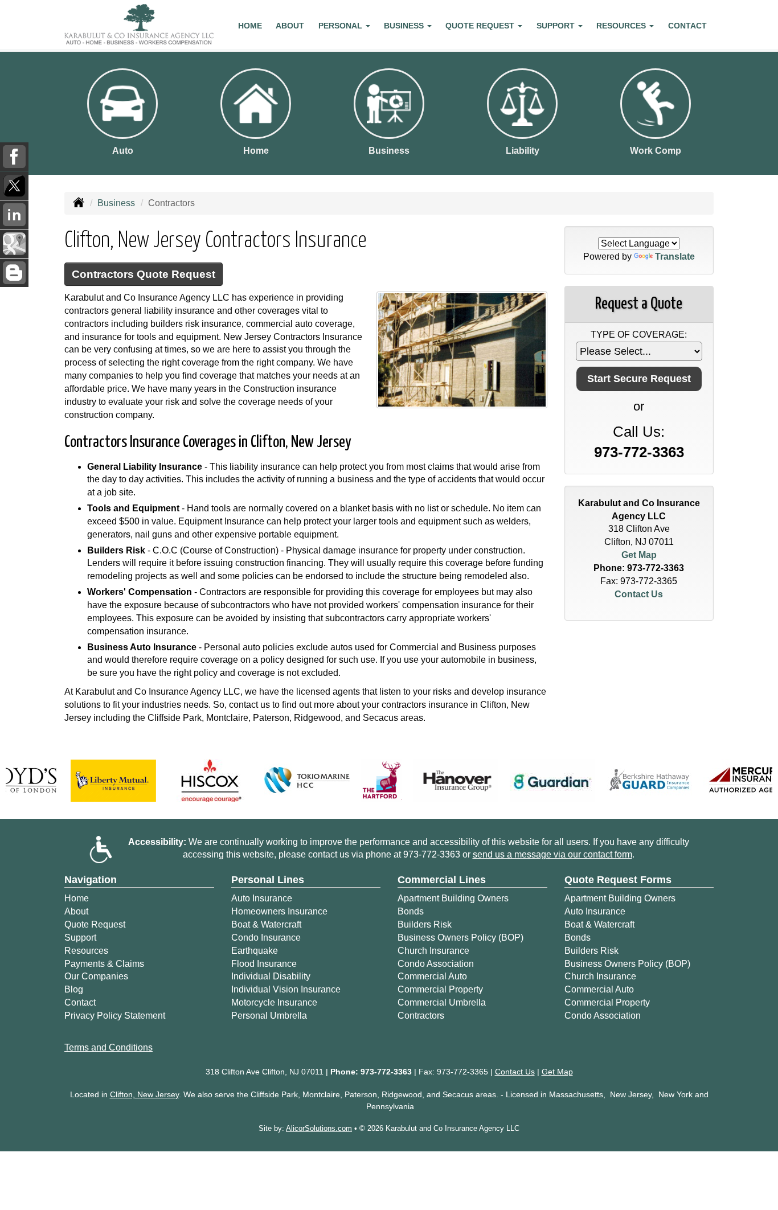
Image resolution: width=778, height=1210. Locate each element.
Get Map (639, 555)
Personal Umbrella (269, 1015)
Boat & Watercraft (266, 924)
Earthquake (254, 950)
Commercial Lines (442, 879)
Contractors (421, 1015)
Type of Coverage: (639, 334)
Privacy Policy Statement (114, 1015)
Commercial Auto (432, 976)
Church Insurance (433, 950)
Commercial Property (440, 989)
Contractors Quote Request (143, 274)
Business (116, 203)
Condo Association (436, 964)
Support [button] (557, 25)
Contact (687, 25)
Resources (86, 950)
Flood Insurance (264, 964)
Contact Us (639, 594)
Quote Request (94, 924)
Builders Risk (425, 924)
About (290, 25)
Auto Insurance (261, 898)
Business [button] (405, 25)
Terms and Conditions (108, 1047)
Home (250, 25)
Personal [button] (341, 25)
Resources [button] (622, 25)
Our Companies (96, 976)
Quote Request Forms (617, 879)
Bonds (411, 911)
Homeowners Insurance (279, 911)
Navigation (90, 879)
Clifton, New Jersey (144, 1094)
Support (80, 937)
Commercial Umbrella (442, 1002)
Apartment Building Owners (453, 898)
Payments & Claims (104, 964)
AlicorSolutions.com (319, 1128)
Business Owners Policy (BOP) (460, 937)
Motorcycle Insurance (274, 1002)
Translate (675, 256)
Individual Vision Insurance (286, 989)
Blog (73, 989)
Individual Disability (270, 976)
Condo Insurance (266, 937)
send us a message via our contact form (552, 854)
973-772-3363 (639, 452)
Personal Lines (267, 879)
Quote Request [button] (481, 25)
